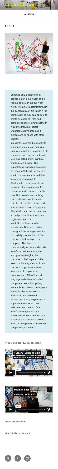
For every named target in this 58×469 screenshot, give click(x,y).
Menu (31, 13)
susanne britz (22, 5)
